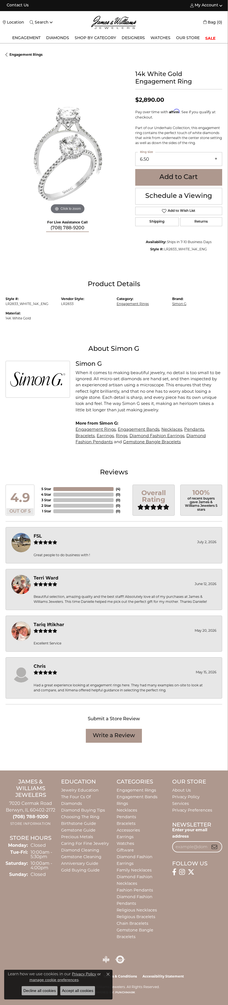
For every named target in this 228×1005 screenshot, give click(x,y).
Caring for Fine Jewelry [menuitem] (85, 843)
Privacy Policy (186, 796)
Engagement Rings (25, 54)
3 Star (46, 500)
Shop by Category (95, 38)
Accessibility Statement (163, 976)
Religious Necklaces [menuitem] (137, 910)
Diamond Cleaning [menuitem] (80, 850)
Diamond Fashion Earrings (156, 435)
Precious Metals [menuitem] (77, 836)
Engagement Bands (138, 429)
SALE (210, 38)
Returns (201, 221)
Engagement (26, 38)
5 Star (46, 489)
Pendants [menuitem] (126, 816)
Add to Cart (178, 177)
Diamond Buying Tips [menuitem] (83, 810)
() (118, 489)
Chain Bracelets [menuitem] (132, 923)
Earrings (105, 435)
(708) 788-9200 (67, 228)
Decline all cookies (39, 990)
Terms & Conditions (120, 976)
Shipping (156, 221)
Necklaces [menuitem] (127, 810)
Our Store (188, 38)
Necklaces (171, 429)
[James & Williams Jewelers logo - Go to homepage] (114, 22)
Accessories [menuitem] (128, 830)
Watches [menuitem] (125, 843)
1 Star (46, 511)
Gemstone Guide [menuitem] (78, 830)
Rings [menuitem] (122, 803)
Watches (161, 38)
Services (180, 803)
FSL (38, 536)
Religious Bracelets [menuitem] (136, 916)
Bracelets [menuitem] (126, 823)
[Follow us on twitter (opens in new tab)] (191, 872)
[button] (204, 5)
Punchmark (125, 992)
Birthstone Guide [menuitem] (78, 823)
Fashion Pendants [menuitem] (135, 890)
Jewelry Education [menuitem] (80, 790)
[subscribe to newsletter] (214, 847)
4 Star (46, 494)
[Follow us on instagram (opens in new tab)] (182, 872)
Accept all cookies (77, 990)
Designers (133, 38)
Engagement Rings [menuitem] (136, 790)
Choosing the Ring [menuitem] (80, 816)
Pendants (194, 429)
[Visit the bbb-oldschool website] (105, 959)
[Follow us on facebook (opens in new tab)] (174, 872)
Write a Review (114, 736)
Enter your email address (189, 832)
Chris (40, 666)
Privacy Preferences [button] (192, 810)
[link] (17, 5)
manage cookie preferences (54, 980)
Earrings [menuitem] (125, 836)
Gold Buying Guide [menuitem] (80, 870)
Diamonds (57, 38)
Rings (121, 435)
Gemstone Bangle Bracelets (152, 441)
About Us (181, 790)
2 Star (46, 505)
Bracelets (85, 435)
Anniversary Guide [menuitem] (79, 863)
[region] (68, 153)
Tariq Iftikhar (49, 624)
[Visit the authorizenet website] (120, 959)
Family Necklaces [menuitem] (134, 870)
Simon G (179, 304)
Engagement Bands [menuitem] (137, 796)
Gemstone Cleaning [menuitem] (81, 856)
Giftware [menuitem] (125, 850)
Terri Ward (46, 578)
